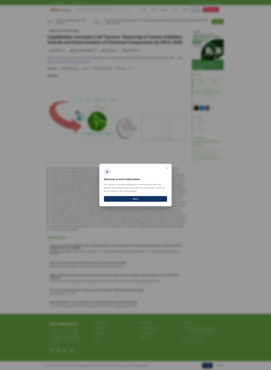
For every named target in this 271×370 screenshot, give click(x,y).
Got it (135, 199)
